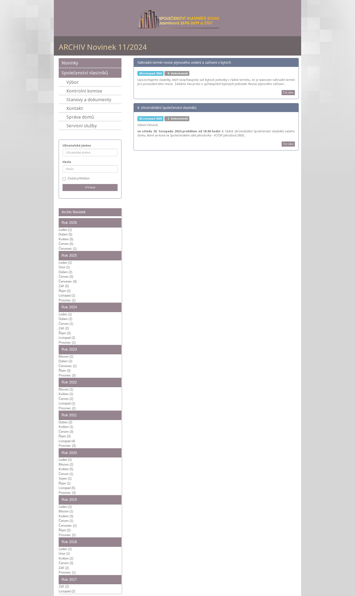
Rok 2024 (69, 307)
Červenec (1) (68, 248)
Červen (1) (66, 324)
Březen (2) (66, 356)
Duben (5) (65, 234)
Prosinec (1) (67, 300)
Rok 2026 (69, 222)
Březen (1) (66, 389)
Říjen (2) (65, 291)
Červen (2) (66, 399)
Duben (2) (65, 272)
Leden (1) (65, 230)
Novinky (70, 63)
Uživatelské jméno (77, 145)
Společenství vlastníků (85, 73)
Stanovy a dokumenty (88, 99)
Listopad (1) (67, 295)
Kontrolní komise (84, 91)
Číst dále (288, 92)
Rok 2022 (69, 382)
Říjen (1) (65, 483)
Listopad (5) (67, 488)
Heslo (67, 162)
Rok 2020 (69, 453)
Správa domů (80, 117)
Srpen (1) (65, 478)
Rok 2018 (69, 542)
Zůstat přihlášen (78, 178)
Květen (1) (66, 394)
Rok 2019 (69, 499)
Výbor (72, 82)
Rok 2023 (69, 349)
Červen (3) (66, 431)
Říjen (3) (65, 333)
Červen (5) (66, 244)
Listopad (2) (67, 338)
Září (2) (64, 328)
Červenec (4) (68, 281)
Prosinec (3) (67, 375)
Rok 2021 (69, 415)
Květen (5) (66, 239)
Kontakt (74, 108)
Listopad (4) (67, 441)
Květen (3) (66, 516)
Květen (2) (66, 558)
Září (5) (64, 286)
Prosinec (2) (67, 408)
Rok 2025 (69, 255)
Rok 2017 (69, 579)
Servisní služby (81, 125)
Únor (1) (64, 267)
